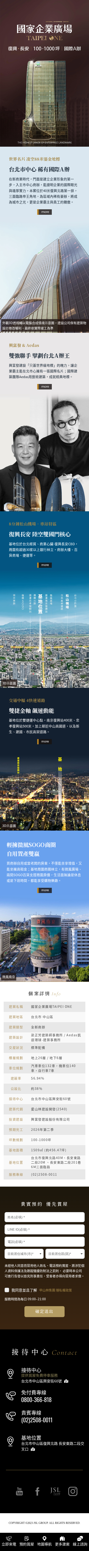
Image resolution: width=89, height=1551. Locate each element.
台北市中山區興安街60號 (41, 1381)
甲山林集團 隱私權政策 (55, 1289)
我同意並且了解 (41, 1290)
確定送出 (44, 1311)
